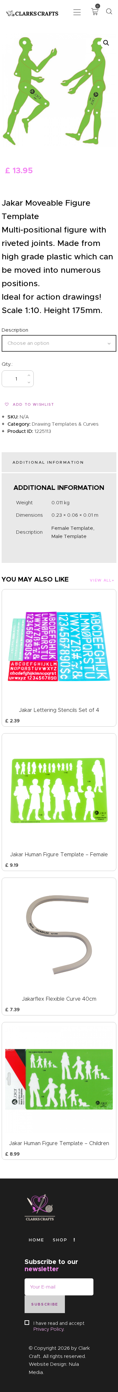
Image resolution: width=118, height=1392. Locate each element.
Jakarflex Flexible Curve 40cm (59, 999)
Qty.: (7, 364)
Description (15, 330)
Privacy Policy (48, 1329)
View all (100, 580)
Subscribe (44, 1304)
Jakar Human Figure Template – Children (59, 1143)
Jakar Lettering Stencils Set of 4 (59, 710)
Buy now (57, 379)
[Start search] (109, 11)
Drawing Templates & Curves (65, 424)
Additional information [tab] (48, 462)
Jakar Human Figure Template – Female (59, 854)
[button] (77, 11)
